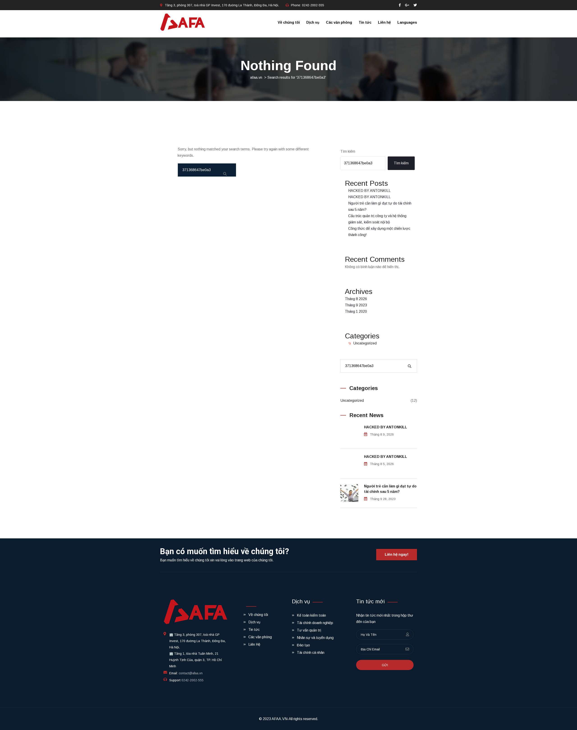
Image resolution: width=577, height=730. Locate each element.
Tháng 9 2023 (356, 305)
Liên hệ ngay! (396, 554)
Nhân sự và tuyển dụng (315, 638)
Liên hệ (384, 22)
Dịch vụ (312, 22)
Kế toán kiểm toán (311, 615)
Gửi (385, 665)
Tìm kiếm (347, 151)
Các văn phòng (339, 22)
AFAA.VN (279, 719)
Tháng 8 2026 (356, 299)
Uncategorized (365, 343)
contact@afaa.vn (191, 673)
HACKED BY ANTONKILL (369, 191)
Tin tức (365, 22)
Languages (407, 22)
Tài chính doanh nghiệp (315, 623)
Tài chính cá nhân (310, 652)
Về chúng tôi (289, 22)
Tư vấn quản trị (309, 630)
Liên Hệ (254, 644)
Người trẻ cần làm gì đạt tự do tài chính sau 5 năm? (390, 489)
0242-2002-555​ (313, 5)
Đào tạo (303, 645)
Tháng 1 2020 (356, 311)
